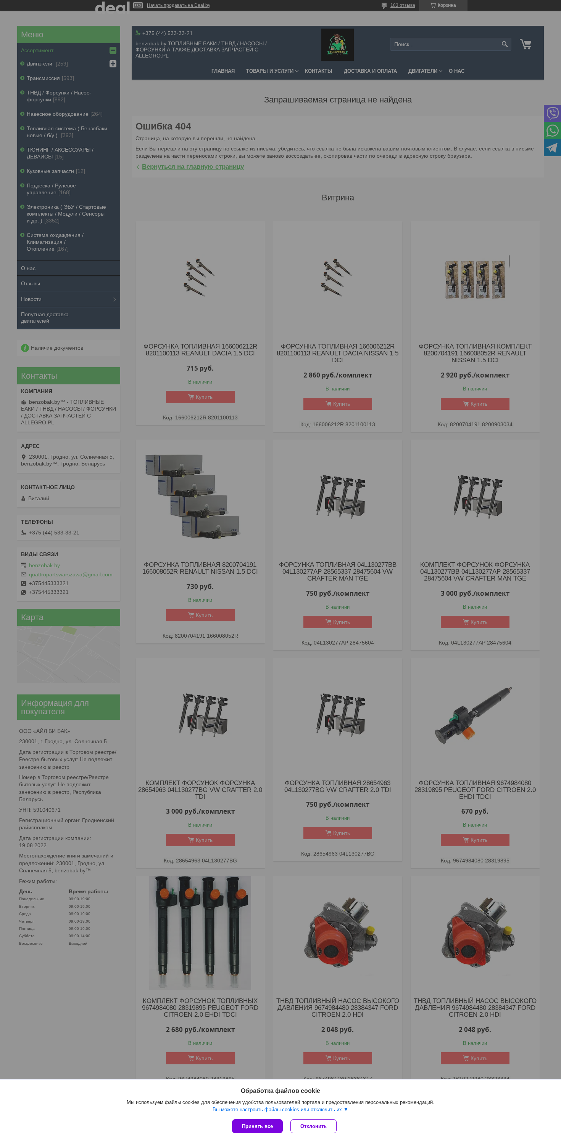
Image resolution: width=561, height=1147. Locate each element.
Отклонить (313, 1126)
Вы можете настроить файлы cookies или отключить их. (278, 1109)
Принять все (257, 1126)
